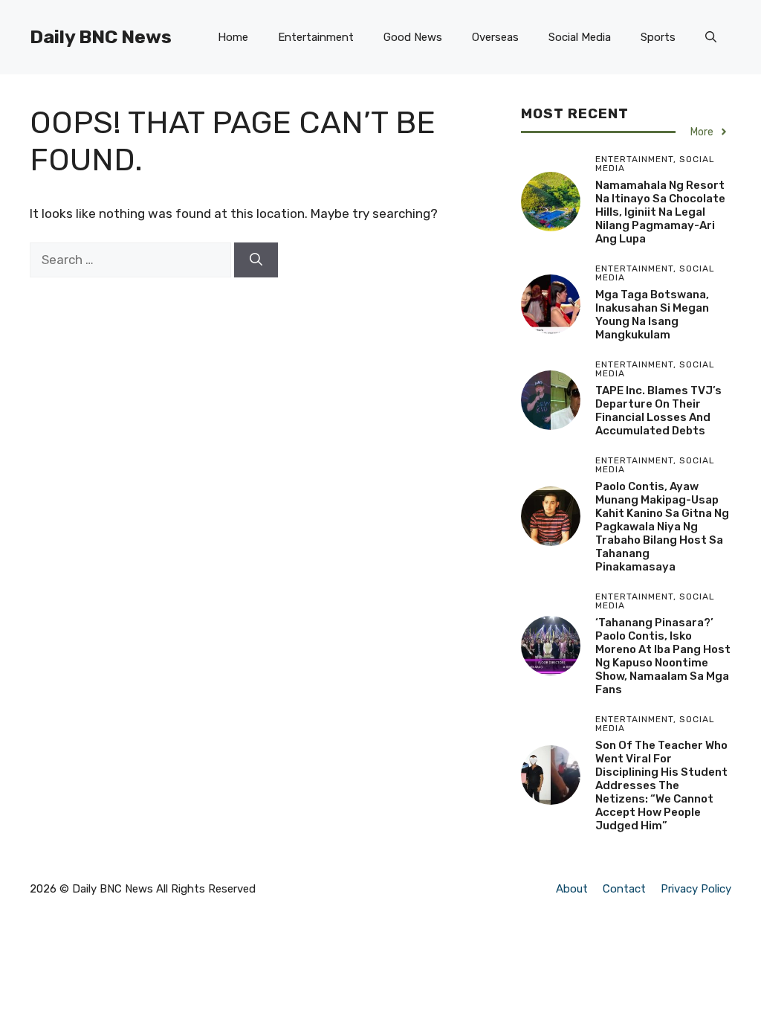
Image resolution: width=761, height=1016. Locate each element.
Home (233, 37)
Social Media (579, 37)
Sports (658, 37)
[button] (710, 37)
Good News (412, 37)
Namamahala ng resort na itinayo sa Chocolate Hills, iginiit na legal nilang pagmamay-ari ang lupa (660, 212)
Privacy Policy (696, 889)
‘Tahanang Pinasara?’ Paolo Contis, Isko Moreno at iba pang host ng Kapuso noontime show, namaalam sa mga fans (663, 656)
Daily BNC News (101, 37)
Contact (624, 889)
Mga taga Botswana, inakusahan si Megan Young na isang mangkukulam (652, 314)
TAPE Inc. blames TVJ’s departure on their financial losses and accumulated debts (658, 410)
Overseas (495, 37)
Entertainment (316, 37)
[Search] (256, 260)
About (572, 889)
